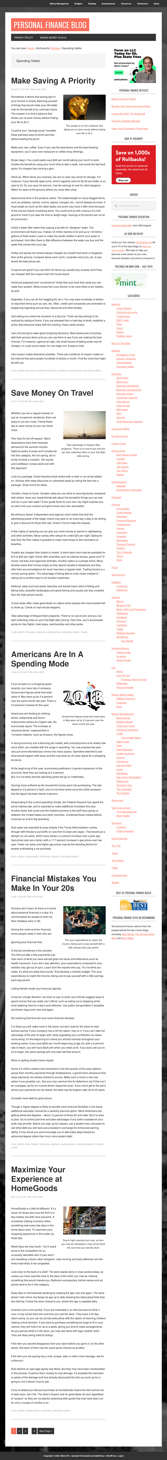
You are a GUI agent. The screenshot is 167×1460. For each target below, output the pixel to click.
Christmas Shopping (127, 729)
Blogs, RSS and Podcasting (131, 609)
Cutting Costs (119, 443)
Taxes (115, 853)
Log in (121, 1455)
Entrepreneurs (119, 482)
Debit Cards (122, 741)
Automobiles (123, 508)
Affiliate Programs (125, 698)
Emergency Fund (125, 354)
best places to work (126, 454)
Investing (121, 536)
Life (113, 667)
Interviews (121, 462)
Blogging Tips (123, 605)
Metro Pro (65, 1455)
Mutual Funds (123, 660)
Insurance (121, 532)
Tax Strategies (124, 789)
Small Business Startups (129, 421)
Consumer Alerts (121, 428)
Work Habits (123, 815)
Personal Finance (57, 370)
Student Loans (124, 336)
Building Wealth (124, 721)
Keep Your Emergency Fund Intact (130, 128)
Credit (119, 733)
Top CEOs (122, 470)
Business (116, 374)
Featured (116, 497)
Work (119, 560)
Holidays (116, 582)
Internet (116, 597)
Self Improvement (121, 807)
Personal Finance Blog (50, 24)
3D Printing (122, 377)
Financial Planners (126, 520)
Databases (122, 613)
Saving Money (75, 370)
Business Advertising (127, 385)
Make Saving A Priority (53, 80)
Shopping (46, 1410)
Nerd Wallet (127, 938)
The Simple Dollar (144, 934)
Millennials (122, 683)
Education (121, 516)
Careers (120, 458)
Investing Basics (120, 648)
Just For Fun (123, 675)
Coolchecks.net (143, 242)
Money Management (123, 713)
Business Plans (124, 393)
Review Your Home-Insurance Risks (131, 106)
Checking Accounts (126, 312)
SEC (118, 413)
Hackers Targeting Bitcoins (126, 121)
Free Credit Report (131, 737)
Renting (120, 548)
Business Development (128, 389)
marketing (121, 625)
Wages (120, 474)
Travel (84, 632)
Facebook (121, 617)
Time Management (126, 811)
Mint (114, 938)
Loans (119, 769)
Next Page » (45, 1431)
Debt (118, 745)
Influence (121, 621)
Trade (115, 867)
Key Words (127, 641)
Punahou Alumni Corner (134, 679)
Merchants (122, 409)
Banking (116, 304)
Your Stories (122, 793)
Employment (32, 1144)
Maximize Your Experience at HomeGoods (38, 1178)
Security (120, 417)
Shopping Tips (124, 785)
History (120, 332)
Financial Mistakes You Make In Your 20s (53, 883)
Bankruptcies (123, 718)
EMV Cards (122, 320)
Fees (119, 324)
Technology (118, 860)
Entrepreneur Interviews (129, 489)
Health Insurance (125, 753)
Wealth (115, 882)
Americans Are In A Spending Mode (47, 658)
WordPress (122, 637)
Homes (120, 528)
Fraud (119, 328)
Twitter (119, 629)
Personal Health (124, 687)
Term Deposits (124, 552)
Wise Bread (127, 934)
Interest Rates (123, 765)
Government (32, 856)
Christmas (122, 586)
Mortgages (122, 540)
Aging (119, 671)
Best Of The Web (121, 343)
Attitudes (121, 486)
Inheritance (122, 761)
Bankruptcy (122, 381)
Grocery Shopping (35, 370)
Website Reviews (125, 633)
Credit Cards (123, 316)
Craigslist (121, 702)
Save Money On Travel (52, 392)
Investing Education (122, 225)
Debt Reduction (124, 749)
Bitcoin (120, 601)
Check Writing (123, 308)
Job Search (122, 466)
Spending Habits (92, 370)
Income (120, 757)
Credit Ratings (124, 512)
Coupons (121, 827)
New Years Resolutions (128, 777)
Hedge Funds (123, 652)
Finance (116, 504)
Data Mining (122, 401)
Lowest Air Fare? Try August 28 (128, 113)
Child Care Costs (125, 725)
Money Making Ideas (123, 694)
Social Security (120, 838)
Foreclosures (123, 524)
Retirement (122, 781)
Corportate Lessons (126, 397)
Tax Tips (116, 845)
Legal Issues (123, 405)
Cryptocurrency (120, 436)
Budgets (116, 350)
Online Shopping (125, 831)
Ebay (119, 706)
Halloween (122, 590)
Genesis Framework (80, 1455)
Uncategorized (119, 875)
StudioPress (99, 1455)
